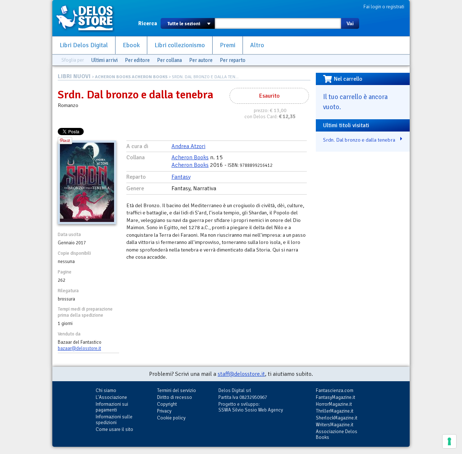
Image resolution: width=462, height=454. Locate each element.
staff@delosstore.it (241, 374)
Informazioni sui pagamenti (112, 407)
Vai (350, 23)
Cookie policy (171, 418)
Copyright (167, 404)
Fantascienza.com (334, 390)
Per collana (169, 60)
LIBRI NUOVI (74, 76)
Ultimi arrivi (104, 60)
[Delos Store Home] (88, 18)
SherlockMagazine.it (336, 418)
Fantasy (181, 177)
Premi (227, 45)
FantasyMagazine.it (335, 397)
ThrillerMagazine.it (334, 411)
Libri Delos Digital (84, 45)
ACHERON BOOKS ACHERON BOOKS (131, 77)
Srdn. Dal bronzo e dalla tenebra (359, 140)
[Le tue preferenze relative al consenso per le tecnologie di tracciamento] (449, 441)
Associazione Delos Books (336, 434)
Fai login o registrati (383, 7)
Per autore (201, 60)
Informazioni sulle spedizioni (114, 420)
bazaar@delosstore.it (79, 348)
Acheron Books (190, 157)
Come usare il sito (114, 429)
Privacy (164, 411)
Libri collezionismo (179, 45)
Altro (257, 45)
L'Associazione (111, 397)
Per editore (137, 60)
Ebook (131, 45)
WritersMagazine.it (334, 425)
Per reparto (232, 60)
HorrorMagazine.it (334, 404)
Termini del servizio (176, 390)
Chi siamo (106, 390)
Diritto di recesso (174, 397)
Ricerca (147, 23)
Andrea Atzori (188, 146)
